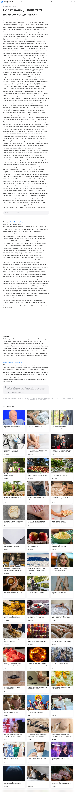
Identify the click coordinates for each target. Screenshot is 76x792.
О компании (7, 790)
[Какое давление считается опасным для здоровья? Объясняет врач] (14, 445)
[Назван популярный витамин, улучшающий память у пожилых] (14, 492)
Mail (2, 790)
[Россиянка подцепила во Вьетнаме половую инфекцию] (62, 421)
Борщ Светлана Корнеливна (19, 222)
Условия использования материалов (40, 790)
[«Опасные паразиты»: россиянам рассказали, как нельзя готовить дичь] (62, 777)
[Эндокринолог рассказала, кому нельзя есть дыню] (62, 682)
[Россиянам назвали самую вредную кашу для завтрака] (38, 611)
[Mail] (2, 2)
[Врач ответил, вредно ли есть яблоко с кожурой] (38, 540)
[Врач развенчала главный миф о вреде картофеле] (14, 635)
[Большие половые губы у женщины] (38, 421)
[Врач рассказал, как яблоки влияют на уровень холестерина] (38, 469)
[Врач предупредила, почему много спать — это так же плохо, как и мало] (62, 611)
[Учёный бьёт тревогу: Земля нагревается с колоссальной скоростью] (14, 777)
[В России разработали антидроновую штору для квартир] (14, 540)
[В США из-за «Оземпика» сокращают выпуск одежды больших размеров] (14, 753)
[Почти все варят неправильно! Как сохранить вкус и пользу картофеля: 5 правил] (62, 540)
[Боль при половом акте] (38, 777)
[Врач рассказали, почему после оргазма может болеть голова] (62, 492)
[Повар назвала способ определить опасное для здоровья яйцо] (62, 516)
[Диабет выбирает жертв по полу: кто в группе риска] (38, 682)
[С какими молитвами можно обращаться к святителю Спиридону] (38, 706)
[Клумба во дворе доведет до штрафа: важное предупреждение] (14, 469)
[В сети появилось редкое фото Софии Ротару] (62, 753)
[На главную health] (8, 2)
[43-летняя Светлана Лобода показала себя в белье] (62, 564)
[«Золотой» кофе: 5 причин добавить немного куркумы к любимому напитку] (14, 611)
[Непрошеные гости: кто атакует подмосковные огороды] (14, 706)
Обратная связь (52, 790)
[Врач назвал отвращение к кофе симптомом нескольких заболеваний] (38, 753)
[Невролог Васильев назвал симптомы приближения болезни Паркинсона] (38, 587)
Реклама (13, 790)
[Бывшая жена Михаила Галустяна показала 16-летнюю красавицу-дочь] (62, 445)
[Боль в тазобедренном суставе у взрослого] (38, 492)
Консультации (6, 6)
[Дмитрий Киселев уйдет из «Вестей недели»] (14, 421)
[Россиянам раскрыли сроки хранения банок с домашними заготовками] (38, 635)
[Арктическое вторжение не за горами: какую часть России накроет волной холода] (38, 564)
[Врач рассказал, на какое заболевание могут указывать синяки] (62, 587)
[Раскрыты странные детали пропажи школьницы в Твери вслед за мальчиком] (62, 658)
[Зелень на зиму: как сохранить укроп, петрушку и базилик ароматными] (62, 469)
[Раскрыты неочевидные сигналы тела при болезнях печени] (38, 445)
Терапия (14, 6)
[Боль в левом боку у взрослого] (62, 706)
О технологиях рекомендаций (63, 790)
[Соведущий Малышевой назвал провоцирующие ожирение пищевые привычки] (14, 516)
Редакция (29, 790)
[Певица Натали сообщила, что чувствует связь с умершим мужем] (14, 729)
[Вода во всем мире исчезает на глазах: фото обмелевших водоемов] (38, 729)
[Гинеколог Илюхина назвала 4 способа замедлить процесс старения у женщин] (14, 564)
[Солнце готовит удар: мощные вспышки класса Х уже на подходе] (38, 658)
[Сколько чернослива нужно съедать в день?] (14, 682)
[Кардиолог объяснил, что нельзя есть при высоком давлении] (14, 587)
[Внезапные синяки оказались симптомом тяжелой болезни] (38, 516)
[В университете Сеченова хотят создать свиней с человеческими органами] (62, 635)
